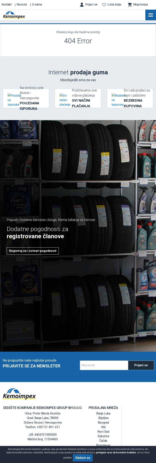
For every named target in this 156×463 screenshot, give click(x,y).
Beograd (103, 422)
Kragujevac (103, 445)
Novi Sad (103, 431)
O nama (37, 4)
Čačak (103, 441)
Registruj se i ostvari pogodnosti (32, 251)
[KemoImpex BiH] (20, 15)
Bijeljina (103, 418)
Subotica (103, 436)
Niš (103, 427)
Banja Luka (103, 413)
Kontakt (7, 4)
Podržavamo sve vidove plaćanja (84, 98)
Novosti (22, 4)
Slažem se (82, 458)
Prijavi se (141, 365)
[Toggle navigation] (150, 15)
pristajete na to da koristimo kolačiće (116, 452)
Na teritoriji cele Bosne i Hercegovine (32, 98)
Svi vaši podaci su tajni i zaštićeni (137, 98)
